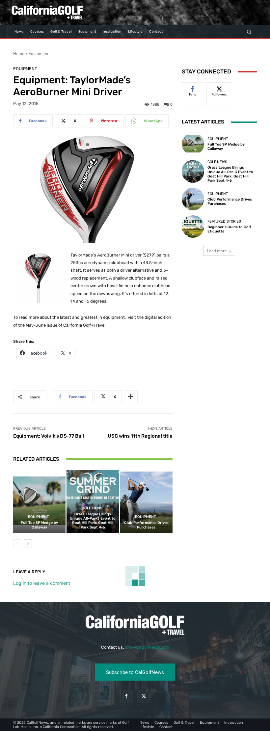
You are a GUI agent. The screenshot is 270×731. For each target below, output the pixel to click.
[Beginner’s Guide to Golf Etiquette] (193, 226)
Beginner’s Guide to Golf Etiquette (229, 229)
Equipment (38, 53)
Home (18, 53)
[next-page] (28, 543)
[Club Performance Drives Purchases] (146, 501)
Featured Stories (224, 221)
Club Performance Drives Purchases (146, 525)
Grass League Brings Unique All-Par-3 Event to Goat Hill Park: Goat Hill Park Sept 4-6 (93, 520)
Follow (219, 87)
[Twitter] (143, 696)
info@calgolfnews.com (147, 647)
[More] (131, 396)
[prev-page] (17, 543)
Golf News (92, 508)
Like (193, 87)
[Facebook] (126, 696)
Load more (217, 251)
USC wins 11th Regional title (140, 436)
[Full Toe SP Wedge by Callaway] (39, 501)
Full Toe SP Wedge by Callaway (39, 525)
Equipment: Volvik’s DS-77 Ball (48, 436)
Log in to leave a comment (41, 583)
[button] (249, 31)
